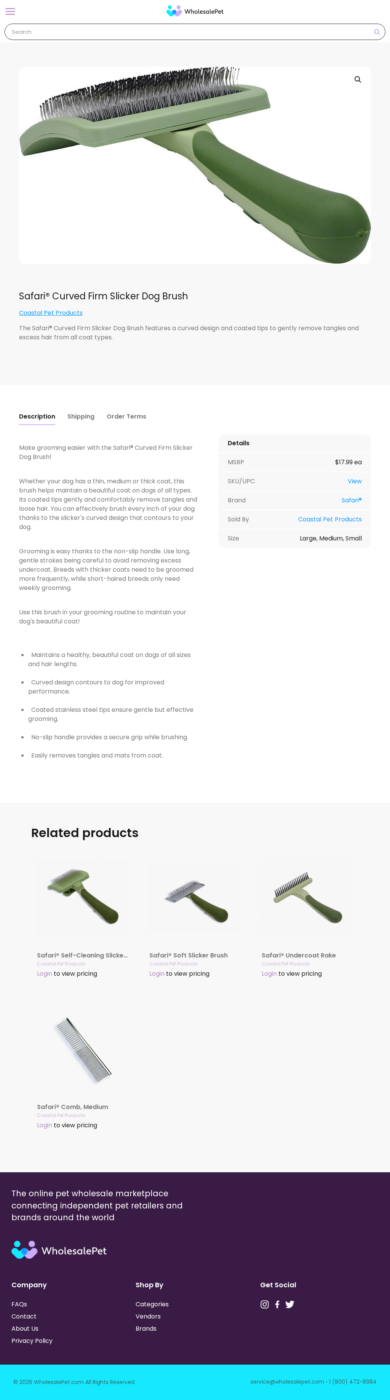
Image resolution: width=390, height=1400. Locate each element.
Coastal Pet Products (51, 312)
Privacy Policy (32, 1340)
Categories (152, 1304)
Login (44, 973)
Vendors (148, 1316)
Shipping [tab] (80, 416)
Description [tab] (37, 416)
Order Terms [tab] (126, 416)
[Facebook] (277, 1304)
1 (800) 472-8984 (353, 1382)
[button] (358, 79)
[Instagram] (264, 1304)
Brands (146, 1328)
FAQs (19, 1304)
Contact (24, 1316)
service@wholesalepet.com (287, 1382)
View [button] (355, 481)
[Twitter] (289, 1304)
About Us (24, 1328)
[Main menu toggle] (10, 11)
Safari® (352, 500)
